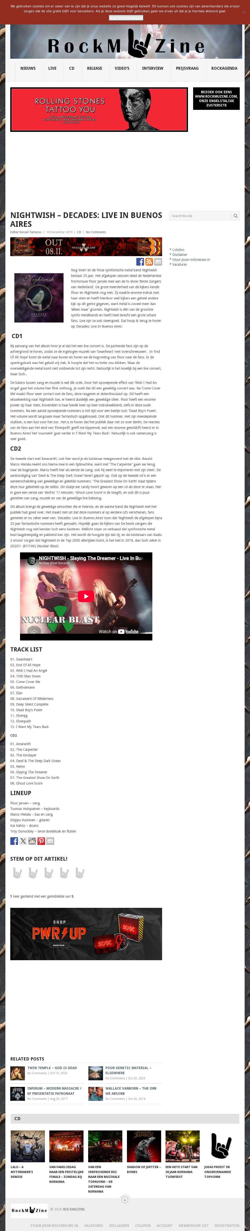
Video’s (122, 68)
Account (165, 1226)
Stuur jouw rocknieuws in (191, 260)
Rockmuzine (74, 1209)
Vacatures (179, 264)
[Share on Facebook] (14, 841)
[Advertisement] (125, 168)
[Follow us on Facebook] (140, 262)
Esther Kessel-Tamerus (26, 232)
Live (52, 68)
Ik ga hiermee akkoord (126, 18)
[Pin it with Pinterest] (41, 841)
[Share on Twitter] (23, 841)
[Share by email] (50, 841)
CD (71, 68)
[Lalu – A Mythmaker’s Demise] (28, 1146)
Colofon (178, 250)
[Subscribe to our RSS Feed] (149, 262)
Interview (152, 68)
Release (94, 68)
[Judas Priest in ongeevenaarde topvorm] (221, 1146)
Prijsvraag (187, 68)
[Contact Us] (158, 262)
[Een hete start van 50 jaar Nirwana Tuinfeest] (183, 1146)
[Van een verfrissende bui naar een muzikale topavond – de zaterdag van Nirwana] (105, 1146)
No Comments (96, 232)
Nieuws (28, 68)
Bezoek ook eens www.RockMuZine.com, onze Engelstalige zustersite (216, 98)
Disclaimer (179, 255)
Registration (227, 1226)
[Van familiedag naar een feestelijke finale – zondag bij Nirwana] (66, 1146)
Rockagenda (224, 68)
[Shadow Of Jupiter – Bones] (144, 1146)
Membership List (194, 1226)
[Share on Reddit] (32, 841)
